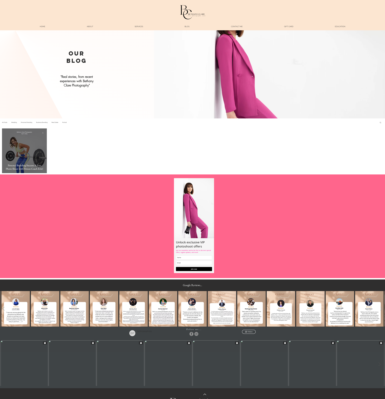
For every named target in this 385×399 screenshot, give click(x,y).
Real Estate (55, 122)
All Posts (4, 122)
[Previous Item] (3, 309)
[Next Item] (381, 309)
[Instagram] (196, 334)
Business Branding (42, 122)
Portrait (64, 122)
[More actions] (43, 133)
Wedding (14, 122)
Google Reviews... (192, 285)
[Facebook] (191, 334)
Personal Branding (26, 122)
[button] (139, 26)
